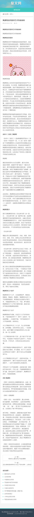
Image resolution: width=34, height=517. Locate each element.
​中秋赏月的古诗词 (9, 485)
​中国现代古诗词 (9, 479)
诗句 (11, 14)
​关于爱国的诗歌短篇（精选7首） (14, 491)
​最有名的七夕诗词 (9, 474)
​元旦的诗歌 (7, 477)
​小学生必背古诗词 (9, 496)
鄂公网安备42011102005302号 (10, 512)
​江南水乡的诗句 (9, 488)
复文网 (6, 14)
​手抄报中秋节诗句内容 (11, 482)
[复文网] (16, 4)
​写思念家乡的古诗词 (10, 499)
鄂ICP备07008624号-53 (26, 512)
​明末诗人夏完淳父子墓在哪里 (17, 458)
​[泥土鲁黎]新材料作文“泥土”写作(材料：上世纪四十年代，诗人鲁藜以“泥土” (17, 464)
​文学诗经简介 (8, 494)
